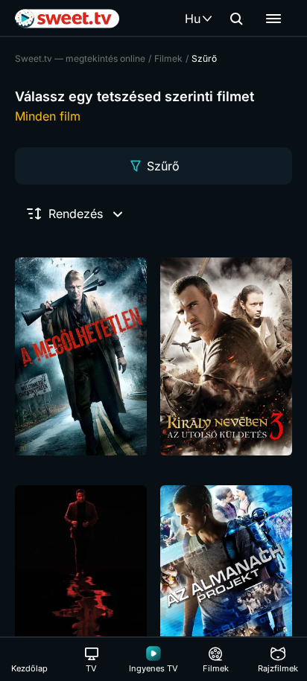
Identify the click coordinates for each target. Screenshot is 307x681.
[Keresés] (236, 18)
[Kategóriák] (273, 18)
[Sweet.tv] (67, 18)
